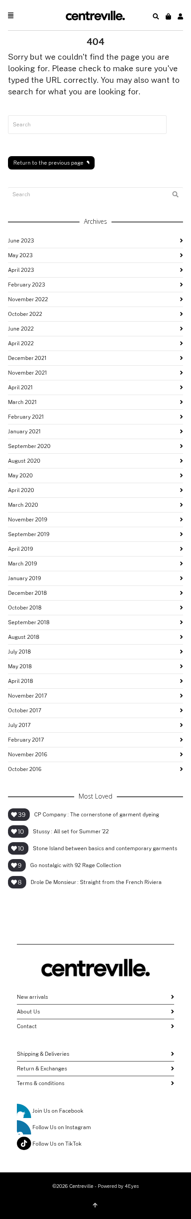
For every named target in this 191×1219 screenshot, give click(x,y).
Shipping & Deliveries (43, 1054)
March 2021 (22, 402)
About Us (28, 1011)
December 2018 (27, 593)
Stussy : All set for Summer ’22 (71, 831)
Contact (27, 1026)
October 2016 (24, 769)
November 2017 (27, 695)
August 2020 (24, 461)
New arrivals (32, 997)
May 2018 (20, 666)
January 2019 (24, 578)
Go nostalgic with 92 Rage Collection (75, 865)
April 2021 (20, 387)
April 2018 (20, 681)
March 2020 (23, 505)
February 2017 (26, 740)
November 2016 (27, 754)
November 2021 (27, 372)
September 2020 (29, 446)
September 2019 (28, 534)
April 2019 (20, 549)
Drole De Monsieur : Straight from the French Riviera (96, 882)
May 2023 (20, 255)
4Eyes (132, 1186)
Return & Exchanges (42, 1068)
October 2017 (24, 710)
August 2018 (23, 637)
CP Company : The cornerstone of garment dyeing (96, 814)
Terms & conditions (40, 1083)
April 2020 (21, 490)
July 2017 (19, 725)
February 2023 (26, 284)
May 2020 (20, 475)
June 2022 (21, 328)
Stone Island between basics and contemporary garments (105, 848)
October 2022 (25, 314)
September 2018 (28, 622)
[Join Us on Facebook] (24, 1111)
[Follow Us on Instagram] (24, 1127)
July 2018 (19, 651)
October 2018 (24, 607)
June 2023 (21, 240)
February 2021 (26, 417)
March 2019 (22, 563)
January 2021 (24, 431)
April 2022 (21, 343)
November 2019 (27, 519)
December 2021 (27, 358)
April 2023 (21, 270)
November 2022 (28, 299)
